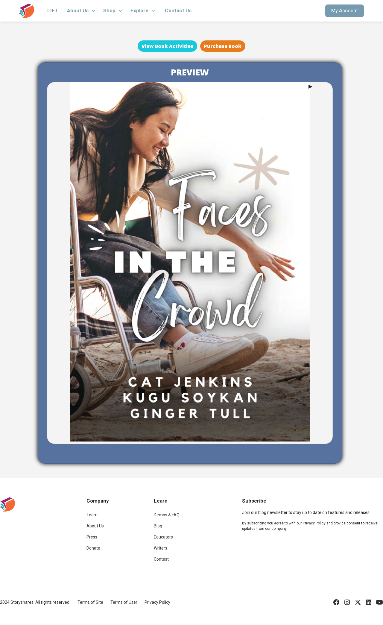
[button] (81, 11)
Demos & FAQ (167, 514)
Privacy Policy (157, 602)
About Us (95, 526)
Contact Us (178, 10)
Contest (161, 559)
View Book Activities (167, 46)
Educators (163, 537)
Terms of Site (90, 602)
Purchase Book (222, 46)
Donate (93, 548)
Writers (160, 548)
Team (92, 514)
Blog (158, 526)
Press (91, 537)
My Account (344, 10)
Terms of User (123, 602)
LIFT (52, 10)
